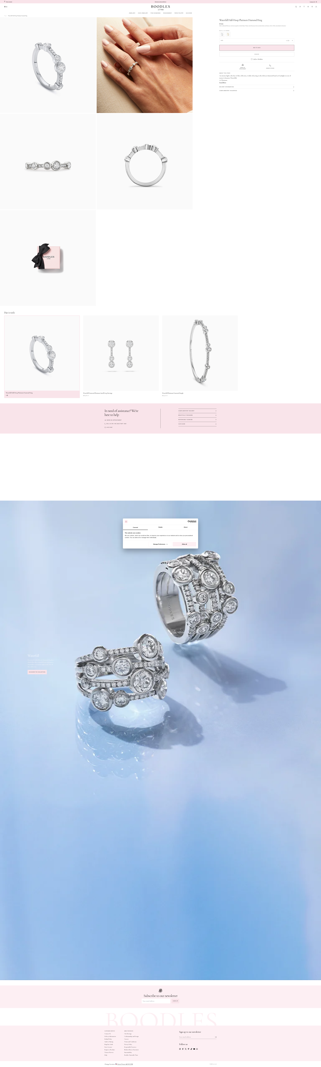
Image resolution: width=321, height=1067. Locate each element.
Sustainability (128, 1052)
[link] (180, 1049)
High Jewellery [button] (143, 13)
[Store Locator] (312, 6)
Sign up (175, 1001)
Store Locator (108, 1047)
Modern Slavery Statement (131, 1050)
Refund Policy (108, 1039)
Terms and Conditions (130, 1042)
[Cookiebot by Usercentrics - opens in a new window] (189, 521)
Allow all (184, 544)
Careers (126, 1039)
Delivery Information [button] (226, 87)
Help (105, 1055)
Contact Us (107, 1034)
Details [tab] (160, 527)
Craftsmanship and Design (131, 1036)
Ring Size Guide (108, 1044)
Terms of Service (109, 1052)
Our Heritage (128, 1034)
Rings (5, 15)
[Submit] (215, 1037)
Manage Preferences (159, 544)
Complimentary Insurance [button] (228, 90)
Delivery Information (110, 1036)
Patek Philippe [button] (179, 13)
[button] (296, 6)
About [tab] (185, 527)
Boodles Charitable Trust (131, 1055)
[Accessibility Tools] (308, 6)
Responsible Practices (130, 1047)
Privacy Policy (128, 1044)
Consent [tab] (135, 527)
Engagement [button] (167, 13)
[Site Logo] (160, 7)
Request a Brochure (109, 1050)
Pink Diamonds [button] (156, 13)
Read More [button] (222, 82)
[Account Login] (300, 6)
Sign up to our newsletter (160, 1)
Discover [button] (189, 13)
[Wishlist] (304, 6)
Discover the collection (37, 672)
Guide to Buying (108, 1042)
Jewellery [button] (132, 13)
